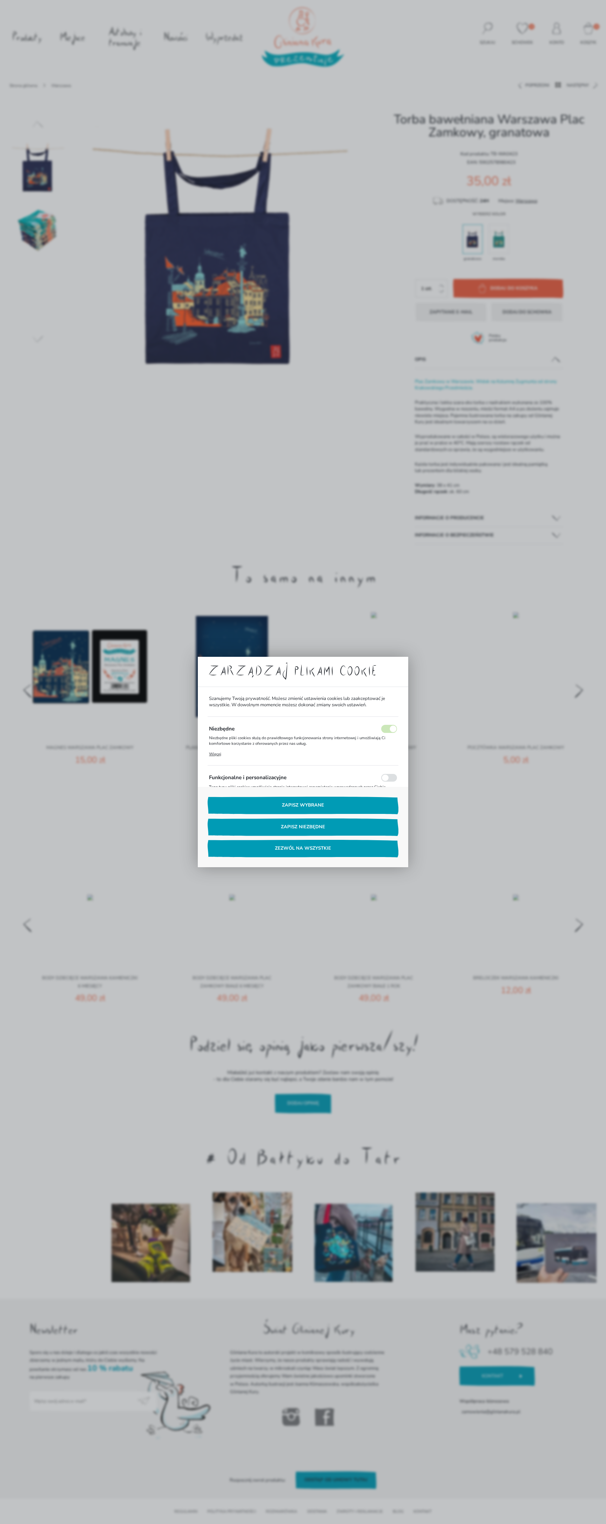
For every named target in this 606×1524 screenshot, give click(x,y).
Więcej (215, 754)
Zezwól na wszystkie (303, 848)
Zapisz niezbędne (303, 827)
